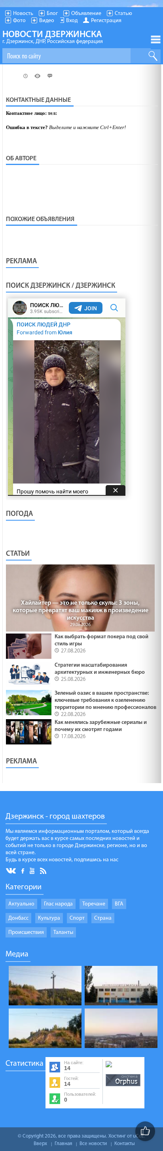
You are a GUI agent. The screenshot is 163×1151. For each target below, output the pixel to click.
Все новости (93, 1143)
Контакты (124, 1143)
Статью (123, 14)
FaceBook (23, 870)
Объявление (86, 14)
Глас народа (58, 904)
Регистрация (106, 21)
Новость (23, 14)
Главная (63, 1143)
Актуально (21, 904)
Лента (44, 870)
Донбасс (18, 918)
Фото (19, 21)
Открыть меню (156, 39)
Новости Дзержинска (52, 37)
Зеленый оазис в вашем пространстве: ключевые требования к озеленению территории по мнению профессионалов (105, 700)
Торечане (93, 904)
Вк (11, 871)
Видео (46, 21)
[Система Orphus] (123, 1086)
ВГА (119, 904)
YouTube (32, 870)
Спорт (77, 918)
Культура (49, 918)
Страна (103, 918)
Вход (72, 21)
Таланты (63, 932)
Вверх (40, 1143)
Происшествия (26, 932)
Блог (52, 14)
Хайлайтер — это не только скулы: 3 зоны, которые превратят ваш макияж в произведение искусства (80, 610)
